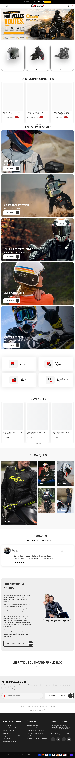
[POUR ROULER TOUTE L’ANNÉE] (37, 239)
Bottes (62, 69)
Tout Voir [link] (38, 124)
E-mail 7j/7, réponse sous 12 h (60, 734)
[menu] (2, 6)
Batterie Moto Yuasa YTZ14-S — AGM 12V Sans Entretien (61, 433)
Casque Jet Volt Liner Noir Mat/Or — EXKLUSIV (35, 113)
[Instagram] (58, 739)
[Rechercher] (7, 6)
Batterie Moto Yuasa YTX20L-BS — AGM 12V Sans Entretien (12, 433)
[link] (46, 474)
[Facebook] (53, 739)
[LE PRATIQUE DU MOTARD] (12, 56)
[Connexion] (68, 6)
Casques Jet (12, 69)
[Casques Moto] (37, 151)
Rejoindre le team (57, 696)
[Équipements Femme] (37, 283)
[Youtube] (69, 739)
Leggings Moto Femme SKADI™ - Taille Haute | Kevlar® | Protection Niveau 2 (13, 113)
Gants (37, 69)
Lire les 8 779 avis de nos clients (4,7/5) (37, 540)
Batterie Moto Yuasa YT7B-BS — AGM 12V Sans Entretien (37, 433)
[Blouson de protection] (37, 195)
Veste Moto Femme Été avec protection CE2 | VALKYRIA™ (61, 113)
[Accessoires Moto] (37, 327)
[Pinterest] (64, 739)
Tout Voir (38, 443)
